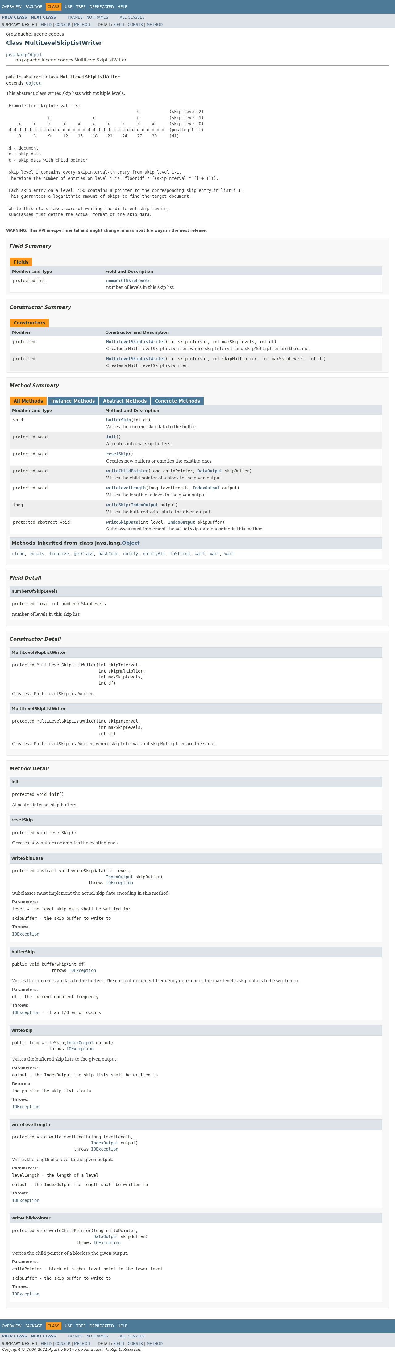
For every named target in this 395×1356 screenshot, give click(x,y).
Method (82, 25)
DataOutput (210, 470)
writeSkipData (122, 522)
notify (130, 553)
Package (33, 7)
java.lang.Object (24, 54)
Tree (81, 7)
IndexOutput (206, 487)
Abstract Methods (125, 401)
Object (33, 83)
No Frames (97, 17)
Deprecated (101, 7)
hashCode (108, 553)
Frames (75, 17)
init (111, 436)
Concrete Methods (177, 401)
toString (180, 553)
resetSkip (117, 453)
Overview (12, 7)
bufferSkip (118, 419)
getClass (84, 553)
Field (46, 25)
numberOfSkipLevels (128, 280)
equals (36, 553)
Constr (62, 25)
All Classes (132, 17)
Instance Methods (73, 401)
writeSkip (117, 504)
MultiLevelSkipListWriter (135, 341)
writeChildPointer (127, 470)
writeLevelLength (126, 487)
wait (200, 553)
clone (18, 553)
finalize (59, 553)
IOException (119, 882)
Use (69, 7)
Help (122, 7)
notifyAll (154, 553)
